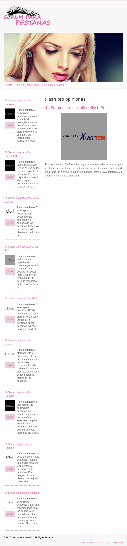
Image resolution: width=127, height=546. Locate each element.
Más (10, 125)
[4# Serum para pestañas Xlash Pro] (84, 114)
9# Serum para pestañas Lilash (22, 493)
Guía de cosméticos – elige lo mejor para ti (40, 85)
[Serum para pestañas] (27, 6)
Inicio (9, 85)
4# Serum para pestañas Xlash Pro (76, 107)
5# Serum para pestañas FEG (21, 298)
